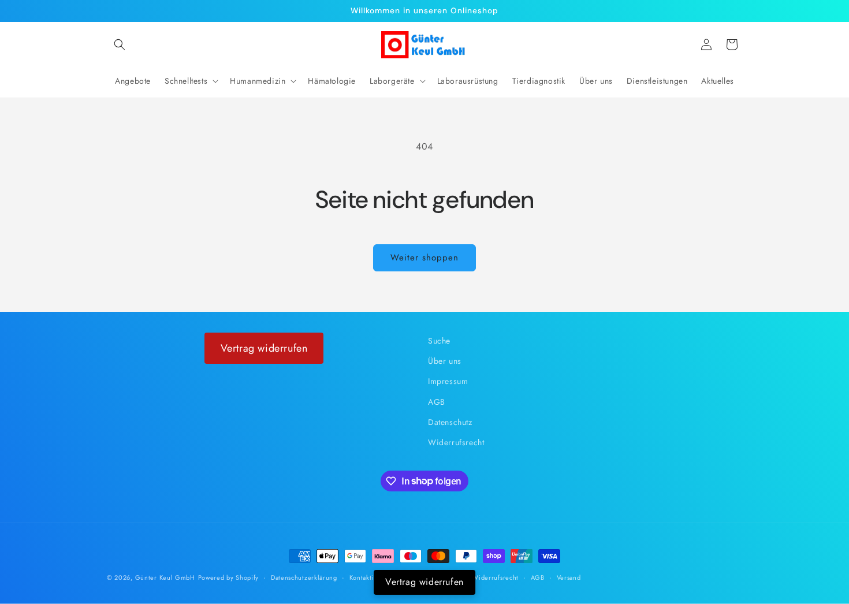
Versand (569, 576)
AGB (436, 402)
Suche (439, 340)
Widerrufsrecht (456, 442)
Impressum (448, 381)
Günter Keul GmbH (165, 577)
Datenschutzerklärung (304, 576)
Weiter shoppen (424, 257)
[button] (119, 44)
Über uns (444, 361)
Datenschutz (450, 422)
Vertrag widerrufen (264, 348)
